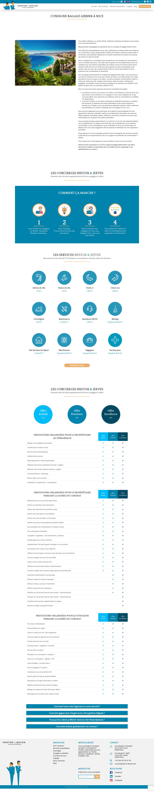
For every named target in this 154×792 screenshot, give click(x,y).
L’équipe (129, 6)
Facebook (118, 772)
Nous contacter (145, 6)
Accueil (94, 6)
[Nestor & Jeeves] (14, 743)
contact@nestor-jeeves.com (125, 764)
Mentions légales (85, 786)
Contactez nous (77, 365)
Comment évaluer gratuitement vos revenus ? (77, 726)
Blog (135, 6)
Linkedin (118, 776)
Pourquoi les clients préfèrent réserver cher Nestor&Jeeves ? (77, 720)
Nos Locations (103, 6)
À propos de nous (59, 756)
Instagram (118, 780)
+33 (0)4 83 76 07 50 (123, 760)
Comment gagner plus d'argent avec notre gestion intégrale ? (77, 713)
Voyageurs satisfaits (60, 753)
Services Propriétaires (117, 6)
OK (97, 777)
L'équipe (56, 758)
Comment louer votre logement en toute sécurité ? (77, 706)
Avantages (57, 751)
